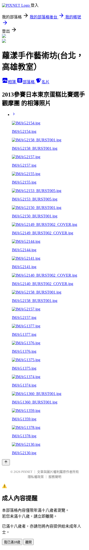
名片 (45, 82)
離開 (28, 542)
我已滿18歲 (12, 542)
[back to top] (6, 462)
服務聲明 (54, 477)
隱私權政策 (36, 477)
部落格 (29, 82)
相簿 (12, 82)
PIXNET (26, 472)
